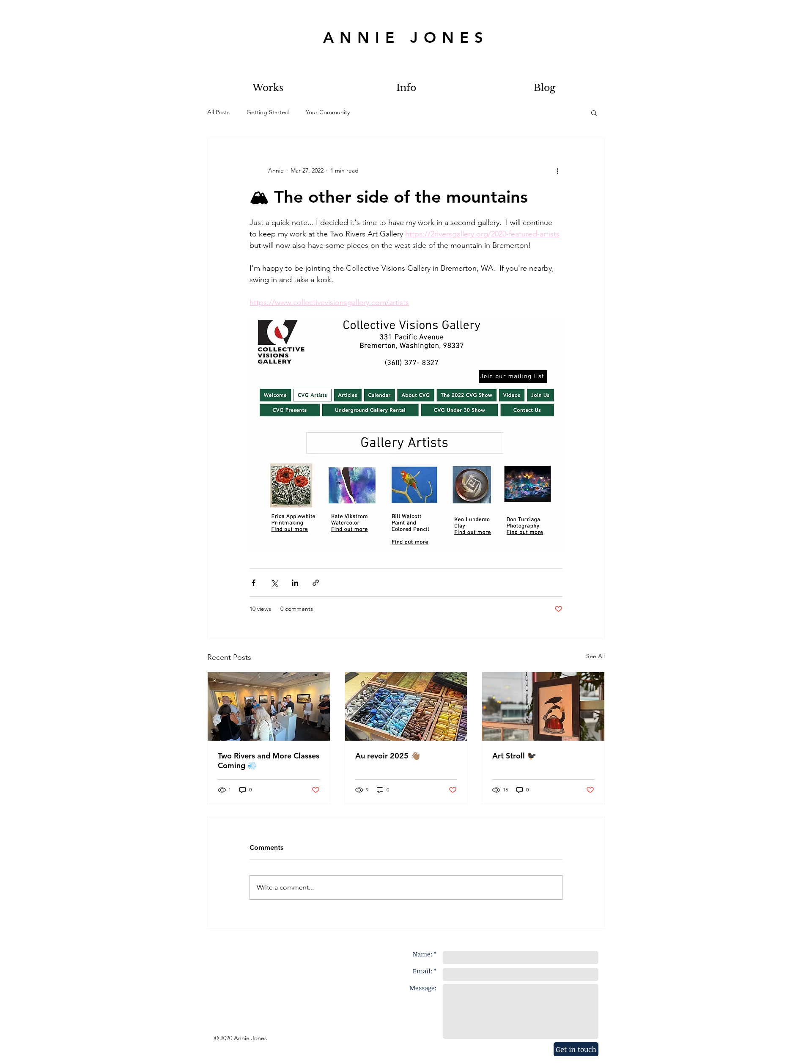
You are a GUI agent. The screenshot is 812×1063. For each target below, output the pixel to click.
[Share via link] (316, 583)
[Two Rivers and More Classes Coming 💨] (269, 706)
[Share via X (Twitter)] (274, 583)
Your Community (328, 112)
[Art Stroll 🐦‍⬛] (543, 706)
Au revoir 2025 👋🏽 (387, 756)
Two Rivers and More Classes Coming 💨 (268, 760)
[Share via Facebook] (254, 583)
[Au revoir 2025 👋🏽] (406, 706)
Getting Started (268, 112)
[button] (594, 112)
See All (595, 656)
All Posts (218, 112)
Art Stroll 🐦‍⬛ (514, 756)
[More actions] (557, 170)
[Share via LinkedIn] (295, 583)
